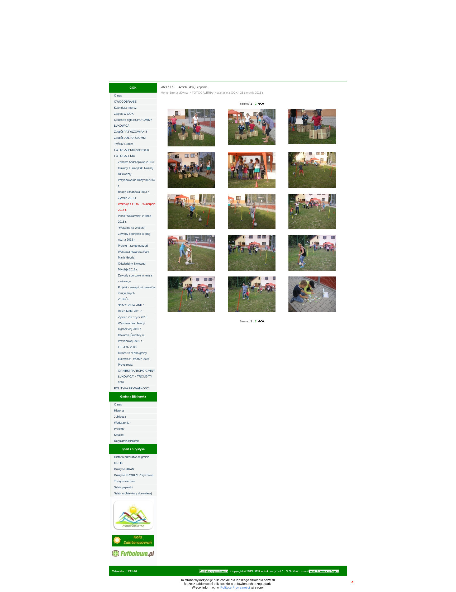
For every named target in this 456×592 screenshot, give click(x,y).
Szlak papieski (123, 487)
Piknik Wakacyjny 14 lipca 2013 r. (134, 218)
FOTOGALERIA (124, 155)
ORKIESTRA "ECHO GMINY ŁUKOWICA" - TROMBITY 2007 (136, 376)
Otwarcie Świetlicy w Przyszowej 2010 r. (131, 337)
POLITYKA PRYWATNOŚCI (132, 388)
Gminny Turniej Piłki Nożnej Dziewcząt (135, 170)
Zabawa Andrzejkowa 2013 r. (136, 162)
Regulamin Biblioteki (126, 440)
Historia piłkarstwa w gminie (131, 457)
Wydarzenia (121, 422)
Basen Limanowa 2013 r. (133, 191)
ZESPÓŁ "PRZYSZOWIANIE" (131, 302)
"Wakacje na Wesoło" (131, 227)
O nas (118, 95)
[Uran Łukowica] (133, 555)
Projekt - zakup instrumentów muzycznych (136, 290)
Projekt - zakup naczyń (133, 245)
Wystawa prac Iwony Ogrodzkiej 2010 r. (131, 326)
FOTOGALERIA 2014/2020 (131, 149)
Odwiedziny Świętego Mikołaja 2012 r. (131, 266)
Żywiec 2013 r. (127, 197)
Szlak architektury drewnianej (133, 493)
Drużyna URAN (124, 469)
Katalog (119, 434)
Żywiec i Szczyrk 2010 (132, 317)
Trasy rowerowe (124, 481)
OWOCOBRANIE (125, 101)
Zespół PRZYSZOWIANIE (130, 131)
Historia (119, 410)
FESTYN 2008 (127, 346)
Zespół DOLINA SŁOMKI (130, 137)
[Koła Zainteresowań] (136, 545)
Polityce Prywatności (235, 587)
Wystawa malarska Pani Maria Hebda (133, 254)
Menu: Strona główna (174, 92)
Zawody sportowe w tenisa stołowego (135, 278)
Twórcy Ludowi (123, 143)
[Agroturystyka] (133, 530)
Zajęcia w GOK (124, 113)
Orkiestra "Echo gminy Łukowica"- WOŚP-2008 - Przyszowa (134, 358)
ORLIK (118, 463)
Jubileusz (120, 416)
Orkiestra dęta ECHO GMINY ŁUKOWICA (133, 122)
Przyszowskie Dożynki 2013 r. (136, 182)
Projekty (119, 428)
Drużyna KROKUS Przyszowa (133, 475)
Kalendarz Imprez (125, 107)
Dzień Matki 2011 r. (130, 311)
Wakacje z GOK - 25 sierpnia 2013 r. (136, 206)
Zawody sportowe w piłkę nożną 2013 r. (134, 236)
